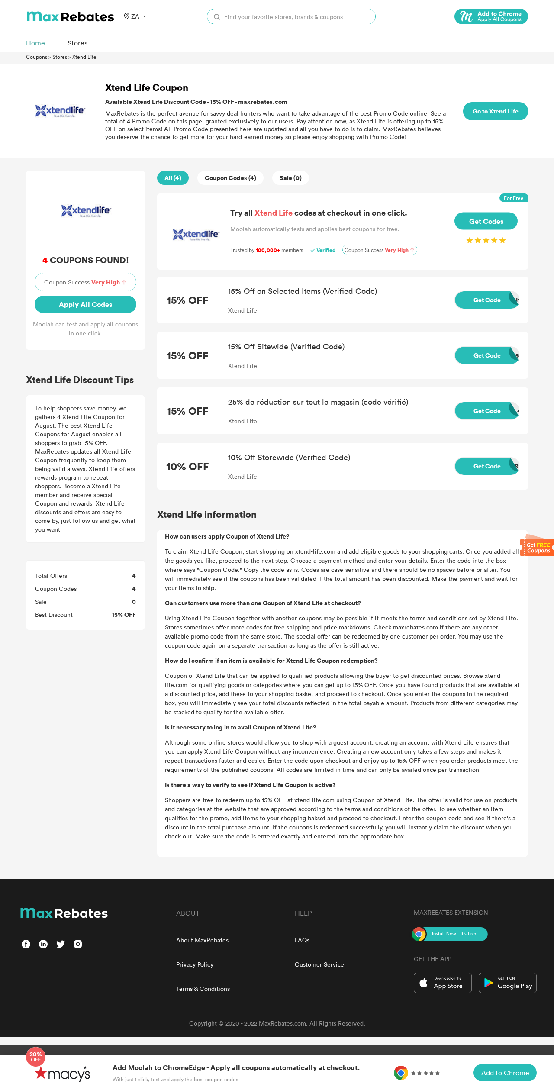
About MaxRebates (202, 940)
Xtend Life (84, 57)
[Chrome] (491, 16)
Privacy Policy (194, 964)
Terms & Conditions (203, 988)
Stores (59, 57)
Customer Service (319, 964)
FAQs (302, 940)
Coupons (36, 57)
